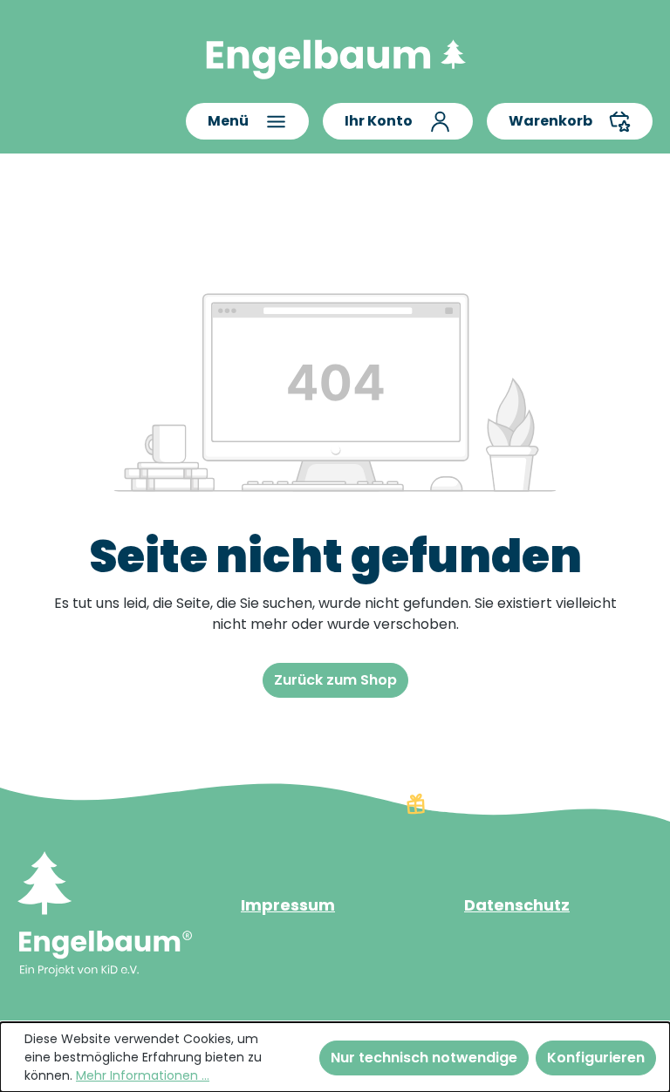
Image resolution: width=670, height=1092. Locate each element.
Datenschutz (517, 905)
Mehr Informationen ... (142, 1075)
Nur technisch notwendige (424, 1058)
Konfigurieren (596, 1058)
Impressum (288, 905)
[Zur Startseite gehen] (335, 55)
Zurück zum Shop (335, 680)
